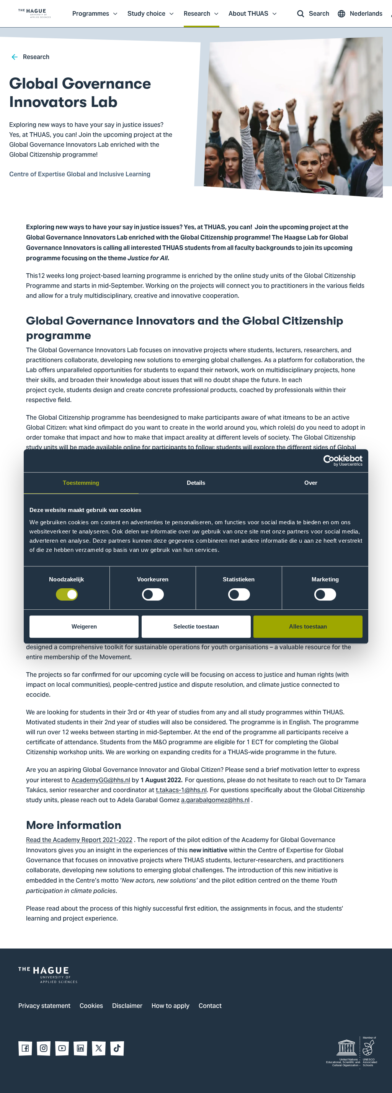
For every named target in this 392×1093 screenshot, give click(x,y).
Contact (210, 1006)
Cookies (91, 1006)
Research (197, 18)
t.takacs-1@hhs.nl (181, 790)
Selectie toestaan (196, 626)
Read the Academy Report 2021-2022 (79, 840)
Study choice (146, 18)
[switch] (153, 594)
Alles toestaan (308, 626)
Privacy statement (44, 1006)
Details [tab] (196, 482)
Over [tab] (310, 482)
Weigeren (84, 626)
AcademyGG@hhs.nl (101, 780)
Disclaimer (127, 1006)
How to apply (170, 1006)
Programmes (90, 18)
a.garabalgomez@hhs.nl (215, 800)
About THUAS (248, 18)
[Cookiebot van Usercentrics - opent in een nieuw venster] (329, 460)
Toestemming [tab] (81, 482)
